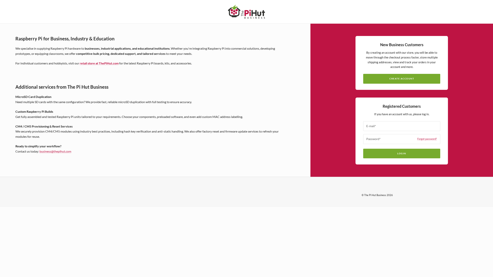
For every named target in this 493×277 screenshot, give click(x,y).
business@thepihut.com (55, 151)
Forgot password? (427, 138)
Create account (401, 78)
